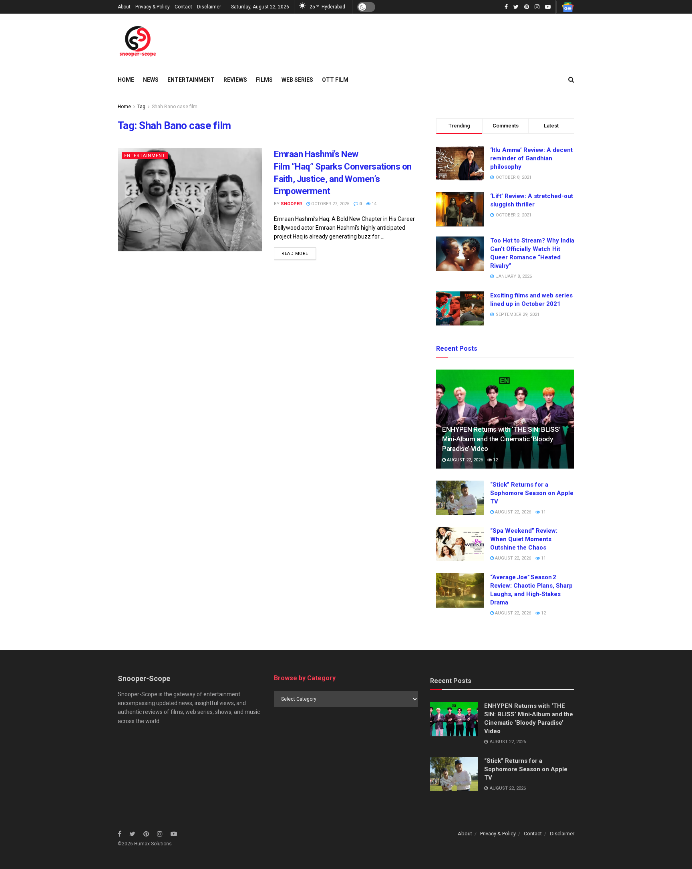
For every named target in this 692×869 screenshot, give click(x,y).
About (124, 7)
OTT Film (335, 80)
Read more (295, 253)
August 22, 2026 (464, 460)
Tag (141, 106)
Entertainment (191, 80)
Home (126, 80)
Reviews (235, 80)
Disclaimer (209, 7)
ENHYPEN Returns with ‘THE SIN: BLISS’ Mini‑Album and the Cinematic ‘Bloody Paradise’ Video (501, 439)
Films (264, 80)
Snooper (291, 203)
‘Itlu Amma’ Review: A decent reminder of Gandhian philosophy (531, 158)
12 (495, 460)
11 (543, 512)
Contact (183, 7)
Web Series (297, 80)
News (151, 80)
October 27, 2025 (329, 203)
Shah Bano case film (174, 106)
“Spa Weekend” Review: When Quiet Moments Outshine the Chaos (523, 539)
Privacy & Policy (152, 7)
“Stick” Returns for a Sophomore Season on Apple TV (531, 493)
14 (373, 203)
